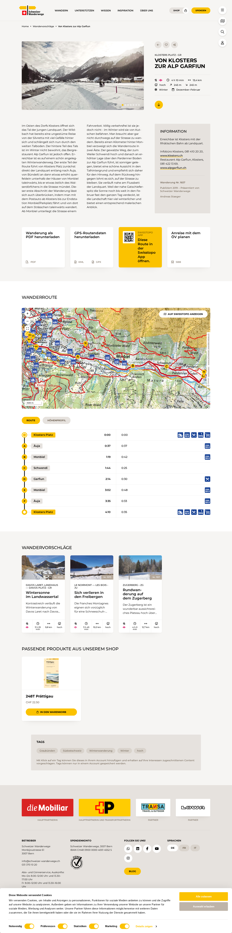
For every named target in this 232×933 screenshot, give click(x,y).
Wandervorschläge (43, 26)
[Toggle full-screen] (27, 328)
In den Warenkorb (53, 712)
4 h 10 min (177, 80)
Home (25, 26)
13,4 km (197, 80)
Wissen (106, 10)
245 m (177, 85)
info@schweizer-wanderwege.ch (41, 861)
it (195, 847)
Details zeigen (144, 926)
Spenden (200, 10)
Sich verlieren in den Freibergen (89, 594)
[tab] (122, 105)
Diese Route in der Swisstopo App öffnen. (147, 250)
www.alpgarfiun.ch (173, 167)
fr (184, 847)
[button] (83, 75)
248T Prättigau (39, 696)
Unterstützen (84, 10)
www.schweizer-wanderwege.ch (208, 349)
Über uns (146, 10)
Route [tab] (30, 420)
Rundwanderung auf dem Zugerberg (137, 594)
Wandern (61, 10)
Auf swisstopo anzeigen (185, 314)
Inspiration (125, 10)
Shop (176, 10)
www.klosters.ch (171, 155)
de (172, 847)
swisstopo (208, 372)
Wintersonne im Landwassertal (42, 594)
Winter (163, 89)
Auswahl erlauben (203, 906)
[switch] (62, 926)
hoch (162, 85)
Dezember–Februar (188, 89)
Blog (132, 871)
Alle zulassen (204, 896)
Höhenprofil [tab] (56, 420)
